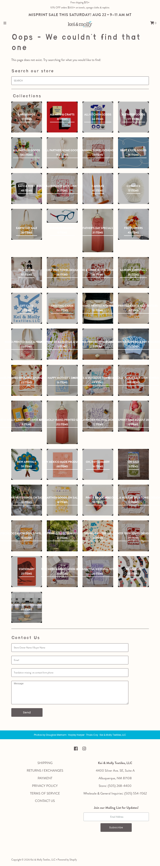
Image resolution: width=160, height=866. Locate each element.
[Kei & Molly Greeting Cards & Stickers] (26, 416)
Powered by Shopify (67, 860)
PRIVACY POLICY (45, 785)
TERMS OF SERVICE (45, 793)
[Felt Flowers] (133, 224)
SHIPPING (44, 763)
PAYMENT (45, 778)
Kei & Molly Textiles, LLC (42, 860)
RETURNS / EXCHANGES (45, 770)
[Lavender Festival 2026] (98, 416)
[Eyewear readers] (62, 215)
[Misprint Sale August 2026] (133, 416)
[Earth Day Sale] (26, 224)
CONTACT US (45, 800)
